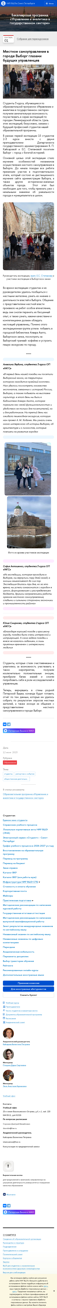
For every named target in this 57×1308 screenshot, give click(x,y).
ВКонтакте (11, 1194)
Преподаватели (13, 1006)
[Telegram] (9, 1205)
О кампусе (9, 1235)
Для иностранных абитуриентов (28, 989)
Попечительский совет (13, 1254)
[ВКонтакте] (4, 1205)
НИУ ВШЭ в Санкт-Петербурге (21, 3)
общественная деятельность (17, 779)
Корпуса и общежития (12, 1258)
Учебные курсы (12, 1002)
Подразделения (9, 1246)
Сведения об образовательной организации (22, 1239)
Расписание (11, 1018)
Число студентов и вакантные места (21, 1010)
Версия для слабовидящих (14, 1272)
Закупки (6, 1262)
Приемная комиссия (28, 983)
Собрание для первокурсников (33, 38)
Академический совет (15, 1022)
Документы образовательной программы (24, 1014)
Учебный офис (9, 1096)
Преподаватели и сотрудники (15, 1250)
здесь (46, 1286)
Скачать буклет (28, 995)
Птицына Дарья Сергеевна (14, 1065)
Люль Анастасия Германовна (14, 1086)
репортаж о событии (25, 773)
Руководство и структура (13, 1243)
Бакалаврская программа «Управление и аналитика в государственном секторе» (30, 19)
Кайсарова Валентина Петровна (16, 1044)
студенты (8, 773)
